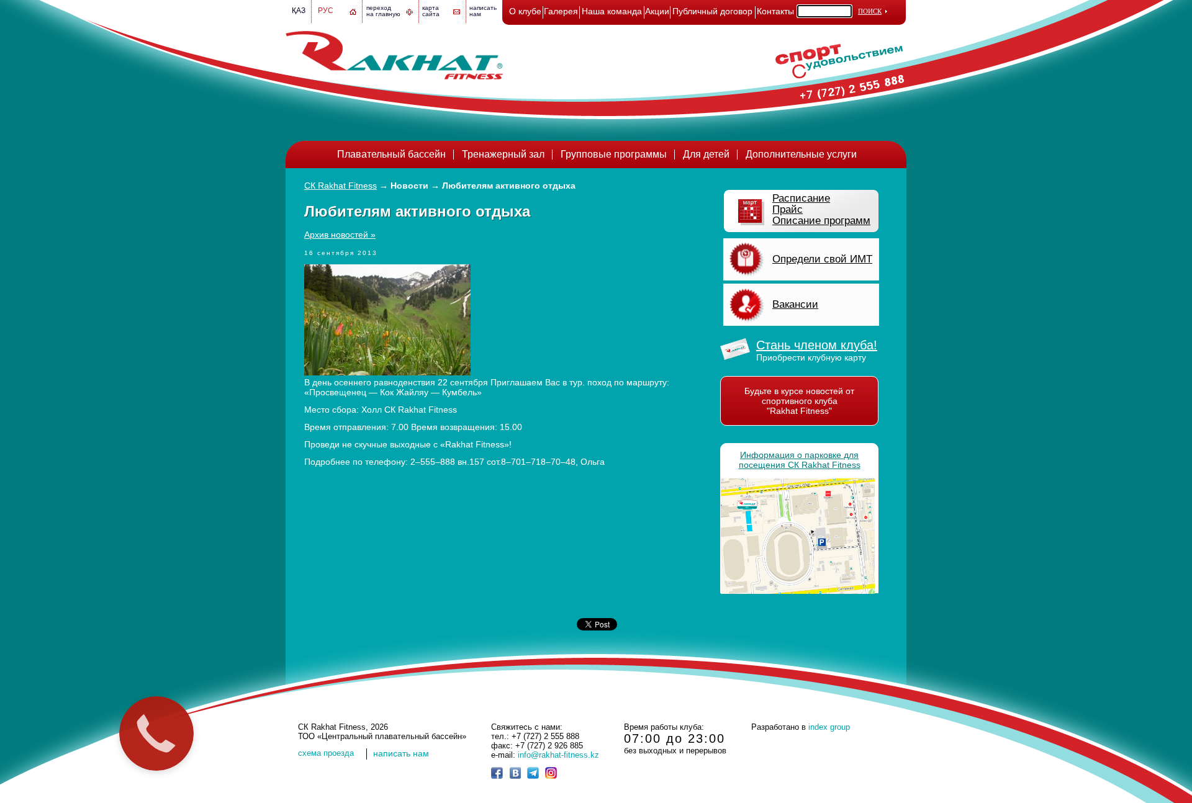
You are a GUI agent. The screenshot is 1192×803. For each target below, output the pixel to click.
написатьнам (483, 10)
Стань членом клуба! (816, 345)
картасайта (431, 10)
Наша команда (612, 11)
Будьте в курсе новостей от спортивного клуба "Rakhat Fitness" (799, 401)
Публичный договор (712, 11)
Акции (657, 11)
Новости (409, 186)
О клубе (525, 11)
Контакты (775, 11)
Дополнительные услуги (801, 154)
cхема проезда (326, 753)
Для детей (706, 154)
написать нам (401, 753)
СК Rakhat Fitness (340, 186)
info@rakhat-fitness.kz (558, 755)
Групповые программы (614, 154)
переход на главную (383, 10)
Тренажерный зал (503, 154)
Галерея (561, 11)
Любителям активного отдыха (509, 186)
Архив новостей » (340, 235)
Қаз (298, 10)
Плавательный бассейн (391, 154)
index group (829, 727)
